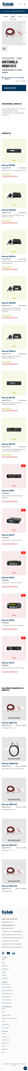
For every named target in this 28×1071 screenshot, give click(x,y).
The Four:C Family (6, 1000)
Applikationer (5, 969)
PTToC (3, 1012)
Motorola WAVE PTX (7, 990)
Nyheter (4, 1033)
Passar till (20, 16)
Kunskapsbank (5, 1043)
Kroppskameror (6, 996)
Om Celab (4, 1031)
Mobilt (3, 962)
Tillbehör (4, 975)
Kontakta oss (5, 1040)
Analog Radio (5, 1027)
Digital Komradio (6, 1015)
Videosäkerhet (6, 1024)
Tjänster (4, 972)
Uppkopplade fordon (7, 993)
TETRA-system (6, 984)
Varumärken (5, 978)
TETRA (3, 1021)
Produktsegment (6, 1006)
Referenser (5, 1049)
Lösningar (4, 982)
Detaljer (13, 16)
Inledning (5, 16)
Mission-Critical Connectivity (9, 1018)
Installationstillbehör (15, 11)
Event (3, 1052)
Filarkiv (3, 1046)
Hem (3, 11)
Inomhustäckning (6, 987)
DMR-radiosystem (7, 1003)
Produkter (7, 11)
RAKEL (3, 1009)
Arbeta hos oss (6, 1036)
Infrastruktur (5, 966)
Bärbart (4, 959)
